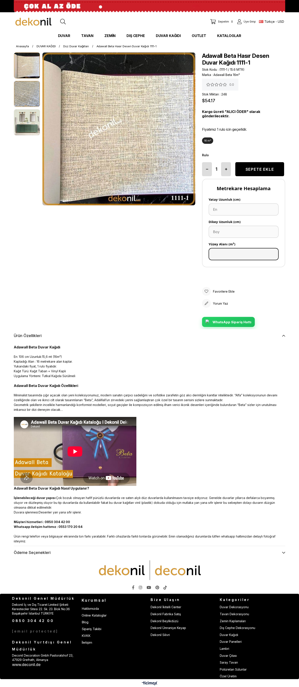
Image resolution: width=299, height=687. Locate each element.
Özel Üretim (228, 676)
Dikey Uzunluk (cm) (225, 222)
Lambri (224, 648)
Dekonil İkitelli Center (166, 607)
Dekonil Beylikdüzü (164, 621)
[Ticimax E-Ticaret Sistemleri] (149, 683)
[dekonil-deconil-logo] (149, 570)
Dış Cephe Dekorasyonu (237, 628)
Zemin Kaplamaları (233, 621)
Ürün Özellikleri (28, 335)
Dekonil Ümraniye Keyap (168, 628)
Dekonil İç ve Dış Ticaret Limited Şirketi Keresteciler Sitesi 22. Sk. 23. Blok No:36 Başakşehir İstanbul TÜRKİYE (41, 609)
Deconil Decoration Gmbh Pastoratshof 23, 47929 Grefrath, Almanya (42, 658)
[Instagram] (140, 587)
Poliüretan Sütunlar (233, 669)
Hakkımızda (90, 608)
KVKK (86, 636)
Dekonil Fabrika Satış (166, 614)
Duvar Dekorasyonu (234, 607)
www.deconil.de (26, 664)
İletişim (87, 642)
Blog (85, 622)
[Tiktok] (165, 587)
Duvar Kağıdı (229, 635)
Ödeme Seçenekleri (32, 552)
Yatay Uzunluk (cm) (224, 199)
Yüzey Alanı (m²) (222, 244)
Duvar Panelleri (231, 641)
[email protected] (35, 631)
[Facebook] (133, 587)
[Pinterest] (157, 587)
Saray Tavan (229, 662)
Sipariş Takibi (91, 629)
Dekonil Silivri (160, 635)
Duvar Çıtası (228, 655)
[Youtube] (149, 587)
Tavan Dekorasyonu (234, 614)
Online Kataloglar (94, 615)
